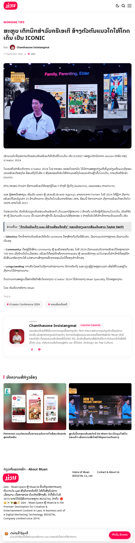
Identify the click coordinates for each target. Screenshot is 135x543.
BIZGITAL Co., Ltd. (82, 475)
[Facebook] (32, 349)
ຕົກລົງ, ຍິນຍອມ (120, 534)
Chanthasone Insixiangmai (33, 47)
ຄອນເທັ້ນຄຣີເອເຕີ (57, 304)
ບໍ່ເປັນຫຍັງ (101, 534)
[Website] (39, 349)
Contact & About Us (108, 472)
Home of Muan (80, 472)
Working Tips (14, 22)
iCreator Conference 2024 (23, 304)
